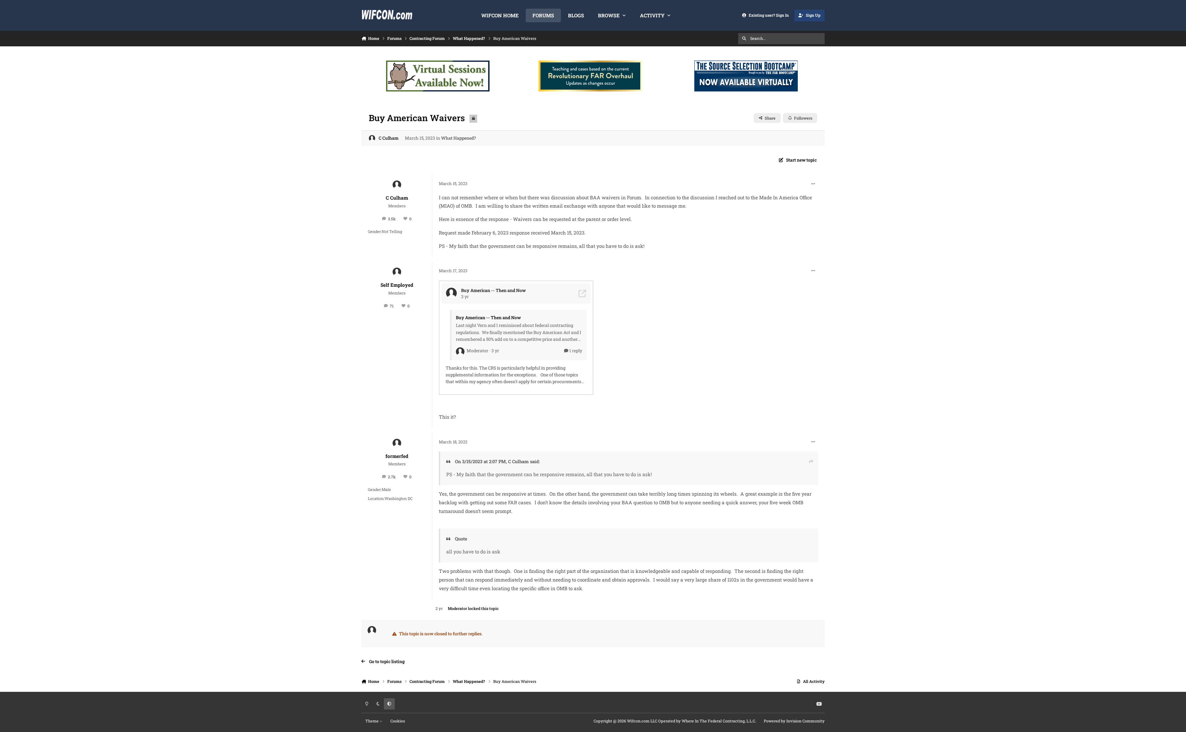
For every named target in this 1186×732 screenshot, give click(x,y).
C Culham (388, 138)
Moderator (457, 608)
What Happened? (458, 138)
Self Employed (397, 285)
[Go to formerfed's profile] (397, 443)
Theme (372, 720)
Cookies (397, 720)
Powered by (794, 720)
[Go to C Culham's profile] (372, 138)
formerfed (396, 456)
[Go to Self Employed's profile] (397, 272)
